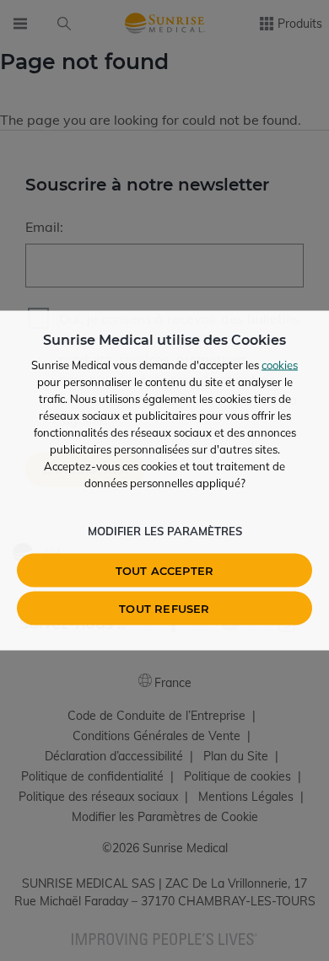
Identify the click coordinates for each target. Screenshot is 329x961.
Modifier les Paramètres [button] (165, 531)
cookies (280, 365)
